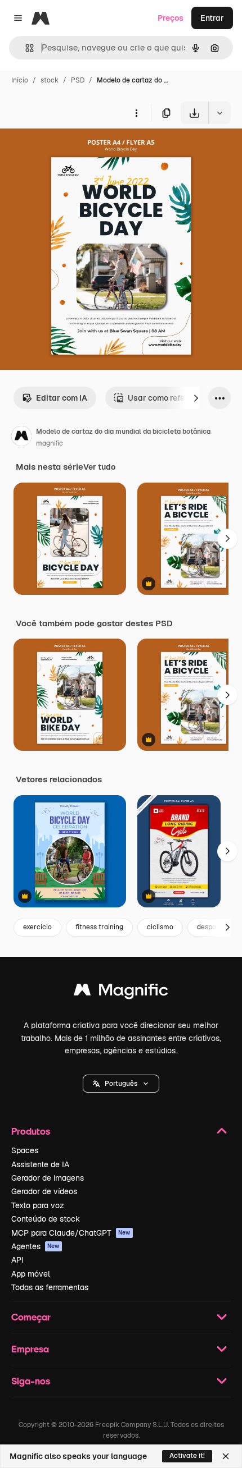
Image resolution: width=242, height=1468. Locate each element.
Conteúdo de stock (45, 1219)
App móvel (30, 1274)
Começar (31, 1317)
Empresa (30, 1349)
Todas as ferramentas (49, 1287)
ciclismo (160, 927)
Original (72, 150)
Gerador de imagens (47, 1178)
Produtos (30, 1131)
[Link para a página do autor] (21, 437)
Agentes (35, 1246)
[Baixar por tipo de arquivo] (219, 113)
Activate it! (187, 1455)
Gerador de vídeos (44, 1191)
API (17, 1260)
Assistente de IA (40, 1164)
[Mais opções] (136, 113)
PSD (77, 80)
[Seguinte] (196, 398)
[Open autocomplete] (25, 48)
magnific (49, 443)
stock (50, 80)
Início (19, 80)
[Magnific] (121, 992)
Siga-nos (30, 1381)
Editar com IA (61, 398)
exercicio (37, 927)
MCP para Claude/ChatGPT (71, 1233)
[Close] (225, 1456)
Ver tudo (99, 467)
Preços (170, 18)
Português (121, 1083)
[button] (121, 1084)
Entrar (212, 18)
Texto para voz (37, 1205)
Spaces (24, 1150)
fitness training (99, 927)
